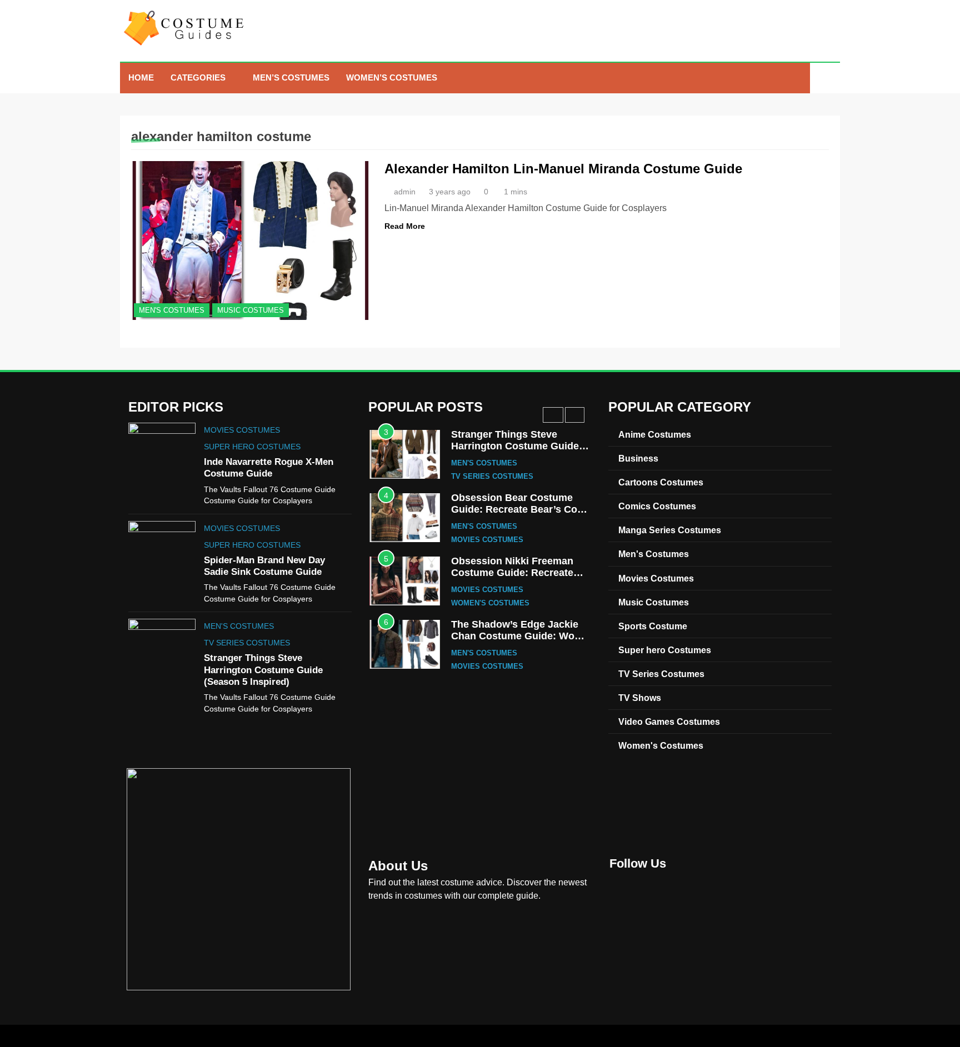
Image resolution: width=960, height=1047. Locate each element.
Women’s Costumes (391, 77)
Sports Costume (652, 626)
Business (638, 458)
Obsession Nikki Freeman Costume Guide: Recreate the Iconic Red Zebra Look (513, 572)
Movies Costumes (242, 429)
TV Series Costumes (247, 642)
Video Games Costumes (669, 722)
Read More (404, 226)
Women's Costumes (490, 603)
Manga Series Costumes (669, 530)
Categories (198, 77)
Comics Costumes (657, 506)
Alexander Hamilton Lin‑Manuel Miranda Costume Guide (563, 168)
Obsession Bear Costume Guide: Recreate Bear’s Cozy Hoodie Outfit (519, 509)
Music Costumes (250, 310)
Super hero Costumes (252, 446)
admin (405, 191)
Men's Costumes (171, 310)
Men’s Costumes (291, 77)
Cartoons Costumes (660, 482)
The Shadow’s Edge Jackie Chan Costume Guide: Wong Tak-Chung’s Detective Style (519, 636)
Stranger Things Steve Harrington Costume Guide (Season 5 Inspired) (263, 670)
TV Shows (639, 698)
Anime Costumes (654, 434)
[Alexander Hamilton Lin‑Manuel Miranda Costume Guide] (251, 240)
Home (141, 77)
